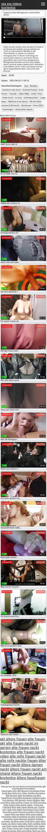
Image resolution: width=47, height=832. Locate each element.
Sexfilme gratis (39, 798)
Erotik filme (7, 793)
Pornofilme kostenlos (22, 798)
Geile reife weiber (14, 810)
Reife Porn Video (20, 793)
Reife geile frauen (19, 807)
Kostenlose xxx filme (32, 795)
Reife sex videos (18, 814)
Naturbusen (26, 105)
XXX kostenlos (39, 802)
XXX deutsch (20, 800)
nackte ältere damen (24, 109)
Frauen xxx (28, 802)
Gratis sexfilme (18, 826)
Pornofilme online (9, 817)
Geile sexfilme (17, 802)
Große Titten (36, 94)
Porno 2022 (38, 105)
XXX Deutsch (22, 791)
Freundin (13, 94)
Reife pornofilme (24, 831)
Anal (26, 86)
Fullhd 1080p (24, 94)
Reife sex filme (38, 831)
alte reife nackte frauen (19, 760)
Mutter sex (32, 807)
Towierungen (7, 109)
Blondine (33, 86)
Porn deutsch (8, 800)
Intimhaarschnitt (31, 98)
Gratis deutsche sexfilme (24, 819)
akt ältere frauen (13, 739)
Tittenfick (6, 807)
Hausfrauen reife (9, 791)
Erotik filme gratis (32, 821)
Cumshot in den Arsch (11, 90)
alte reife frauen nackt (27, 756)
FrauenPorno (6, 798)
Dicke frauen (9, 805)
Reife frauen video (19, 824)
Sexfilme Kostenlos (36, 793)
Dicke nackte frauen (24, 805)
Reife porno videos (34, 814)
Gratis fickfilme (33, 800)
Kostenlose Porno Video (33, 810)
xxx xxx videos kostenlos (11, 6)
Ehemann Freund (30, 90)
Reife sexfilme (34, 824)
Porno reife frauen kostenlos (26, 828)
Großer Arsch (7, 98)
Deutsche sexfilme (27, 812)
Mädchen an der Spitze (18, 102)
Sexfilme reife (32, 826)
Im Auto (18, 98)
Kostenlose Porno (37, 791)
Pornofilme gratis (10, 812)
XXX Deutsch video (14, 795)
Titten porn (38, 805)
